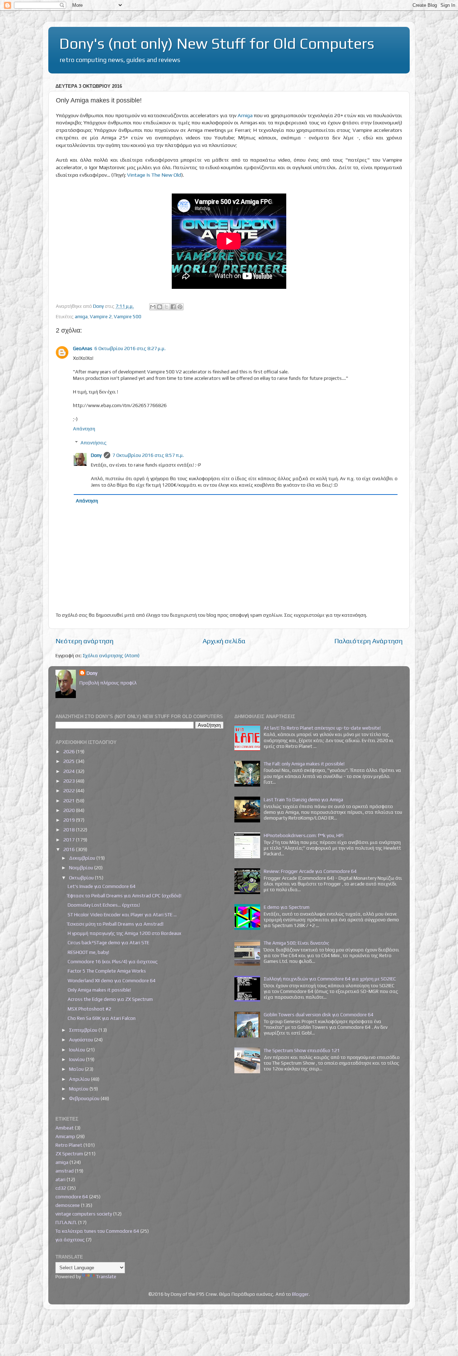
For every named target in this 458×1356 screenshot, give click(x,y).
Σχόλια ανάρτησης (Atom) (111, 655)
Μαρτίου (79, 1089)
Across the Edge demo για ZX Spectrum (110, 999)
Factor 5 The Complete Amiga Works (107, 971)
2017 (69, 839)
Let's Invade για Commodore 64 (102, 886)
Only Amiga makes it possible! (99, 990)
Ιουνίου (77, 1059)
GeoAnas (82, 348)
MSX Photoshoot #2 (89, 1009)
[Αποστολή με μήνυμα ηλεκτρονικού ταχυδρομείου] (152, 306)
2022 (69, 790)
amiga (81, 316)
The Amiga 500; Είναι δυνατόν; (296, 943)
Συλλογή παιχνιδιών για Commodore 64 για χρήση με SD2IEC (330, 979)
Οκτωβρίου (82, 877)
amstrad (64, 1171)
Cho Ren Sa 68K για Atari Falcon (102, 1018)
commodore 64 (71, 1196)
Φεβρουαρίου (85, 1098)
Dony (96, 455)
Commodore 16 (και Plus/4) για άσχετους (113, 961)
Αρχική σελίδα (224, 641)
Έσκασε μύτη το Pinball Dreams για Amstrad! (116, 924)
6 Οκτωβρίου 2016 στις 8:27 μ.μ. (130, 348)
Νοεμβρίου (81, 867)
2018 (69, 829)
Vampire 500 (127, 316)
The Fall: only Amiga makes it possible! (304, 764)
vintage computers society (83, 1214)
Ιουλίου (77, 1049)
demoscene (67, 1205)
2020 (69, 810)
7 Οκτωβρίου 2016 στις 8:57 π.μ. (148, 455)
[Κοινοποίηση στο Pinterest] (180, 306)
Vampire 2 (101, 316)
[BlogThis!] (159, 306)
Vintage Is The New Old (154, 175)
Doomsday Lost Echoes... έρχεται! (104, 905)
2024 (69, 771)
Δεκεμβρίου (82, 858)
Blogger (300, 1294)
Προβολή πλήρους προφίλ (108, 683)
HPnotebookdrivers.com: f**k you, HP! (304, 835)
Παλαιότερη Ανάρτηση (368, 641)
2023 (69, 781)
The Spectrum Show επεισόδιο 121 (302, 1050)
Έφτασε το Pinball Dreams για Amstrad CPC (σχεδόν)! (124, 895)
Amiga (245, 115)
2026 (69, 751)
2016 (69, 849)
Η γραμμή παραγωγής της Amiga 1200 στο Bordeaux (124, 933)
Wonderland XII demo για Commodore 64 (112, 980)
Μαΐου (77, 1069)
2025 (69, 761)
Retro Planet (68, 1145)
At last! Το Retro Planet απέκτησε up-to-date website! (322, 728)
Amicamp (65, 1136)
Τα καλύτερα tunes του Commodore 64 (97, 1231)
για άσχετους (70, 1239)
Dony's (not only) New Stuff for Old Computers (216, 43)
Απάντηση (84, 428)
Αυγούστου (81, 1039)
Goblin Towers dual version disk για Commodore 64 (319, 1014)
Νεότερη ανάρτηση (84, 641)
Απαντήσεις (94, 442)
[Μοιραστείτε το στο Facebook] (173, 306)
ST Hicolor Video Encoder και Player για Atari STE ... (122, 914)
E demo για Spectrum (287, 907)
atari (60, 1179)
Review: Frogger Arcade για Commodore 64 (310, 871)
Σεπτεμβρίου (83, 1030)
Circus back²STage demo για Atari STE (108, 942)
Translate (106, 1276)
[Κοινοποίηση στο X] (166, 306)
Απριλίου (80, 1079)
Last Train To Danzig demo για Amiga (303, 799)
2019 (69, 820)
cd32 (60, 1188)
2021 (69, 800)
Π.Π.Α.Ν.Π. (66, 1222)
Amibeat (64, 1128)
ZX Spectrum (69, 1153)
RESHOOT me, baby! (88, 952)
